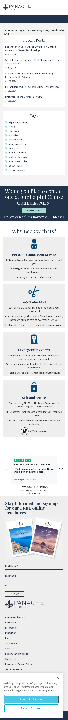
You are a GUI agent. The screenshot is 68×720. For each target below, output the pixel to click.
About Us (10, 648)
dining (12, 126)
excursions (14, 130)
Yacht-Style (11, 643)
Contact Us (34, 210)
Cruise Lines (11, 622)
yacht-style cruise (18, 157)
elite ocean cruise (18, 161)
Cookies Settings (31, 708)
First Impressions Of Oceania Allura (23, 96)
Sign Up (15, 594)
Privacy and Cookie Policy (18, 664)
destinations (15, 165)
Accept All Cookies (31, 699)
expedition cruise (18, 122)
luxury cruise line (17, 152)
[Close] (58, 678)
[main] (31, 695)
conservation (15, 139)
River (8, 638)
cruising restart (17, 170)
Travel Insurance (13, 669)
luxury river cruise (18, 143)
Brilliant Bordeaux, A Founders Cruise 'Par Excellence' (32, 86)
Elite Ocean (11, 627)
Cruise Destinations (15, 617)
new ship (13, 148)
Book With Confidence (16, 653)
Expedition (10, 632)
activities (13, 135)
